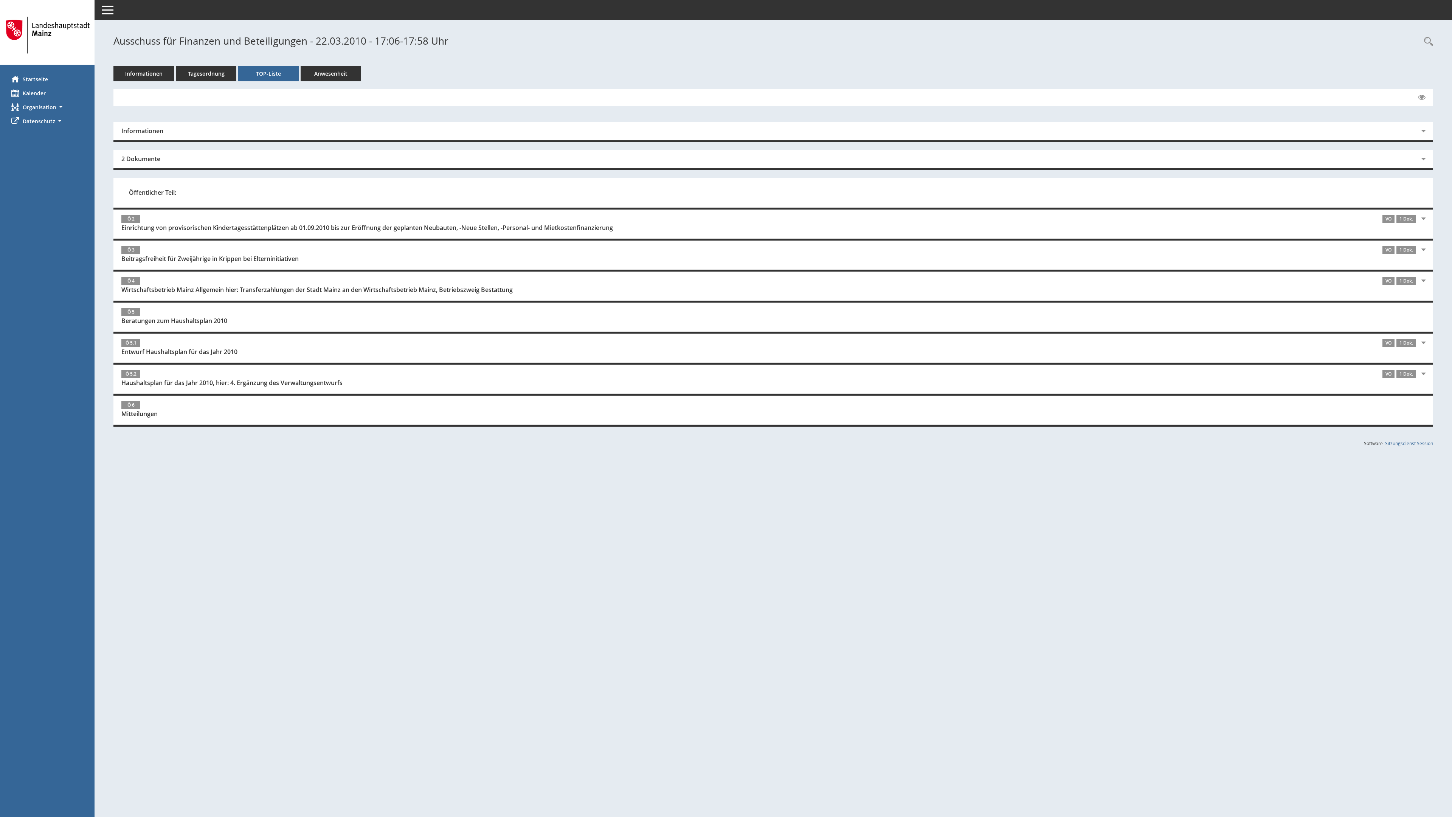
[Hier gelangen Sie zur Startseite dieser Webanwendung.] (47, 35)
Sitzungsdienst (1409, 443)
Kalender (34, 93)
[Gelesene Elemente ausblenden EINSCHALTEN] (1421, 97)
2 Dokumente (140, 159)
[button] (47, 107)
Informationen (144, 73)
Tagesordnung (206, 73)
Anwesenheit (330, 73)
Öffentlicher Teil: (152, 192)
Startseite (35, 79)
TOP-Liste (268, 73)
